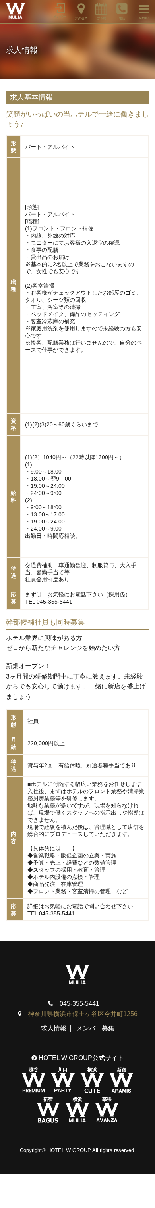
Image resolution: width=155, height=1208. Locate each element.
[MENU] (140, 8)
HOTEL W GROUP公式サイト (80, 1058)
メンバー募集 (95, 1028)
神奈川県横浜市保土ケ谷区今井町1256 (83, 1014)
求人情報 (53, 1028)
